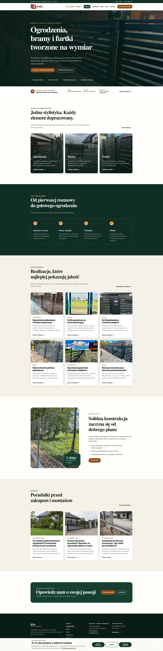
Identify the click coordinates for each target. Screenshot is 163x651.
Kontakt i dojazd (125, 91)
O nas (106, 6)
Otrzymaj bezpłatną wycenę (43, 70)
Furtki (68, 632)
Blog (101, 6)
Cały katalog (126, 127)
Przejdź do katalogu (65, 70)
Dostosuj (111, 644)
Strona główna (70, 6)
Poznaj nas (95, 460)
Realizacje (95, 6)
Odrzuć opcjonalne (98, 644)
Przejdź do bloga (124, 505)
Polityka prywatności (69, 648)
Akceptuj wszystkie (125, 644)
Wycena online (108, 592)
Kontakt (112, 6)
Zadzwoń (121, 592)
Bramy (68, 629)
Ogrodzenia (69, 635)
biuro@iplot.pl (93, 633)
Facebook (115, 632)
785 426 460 (93, 630)
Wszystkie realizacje (123, 286)
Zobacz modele (38, 169)
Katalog (87, 6)
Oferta (78, 6)
